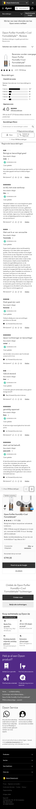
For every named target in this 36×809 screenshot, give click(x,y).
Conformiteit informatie (8, 787)
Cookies (18, 787)
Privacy (4, 784)
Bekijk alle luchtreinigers (18, 605)
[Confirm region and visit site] (33, 3)
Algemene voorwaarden (14, 784)
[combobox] (15, 3)
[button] (18, 22)
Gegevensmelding (7, 790)
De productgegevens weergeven (21, 66)
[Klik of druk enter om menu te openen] (3, 8)
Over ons (6, 772)
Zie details (18, 571)
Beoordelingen (6, 14)
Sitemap (24, 787)
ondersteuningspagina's (13, 742)
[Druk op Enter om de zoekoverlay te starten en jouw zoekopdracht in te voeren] (22, 8)
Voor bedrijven (7, 766)
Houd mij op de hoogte (30, 14)
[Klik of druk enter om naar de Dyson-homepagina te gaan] (8, 9)
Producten (6, 754)
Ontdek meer (18, 597)
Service (5, 760)
